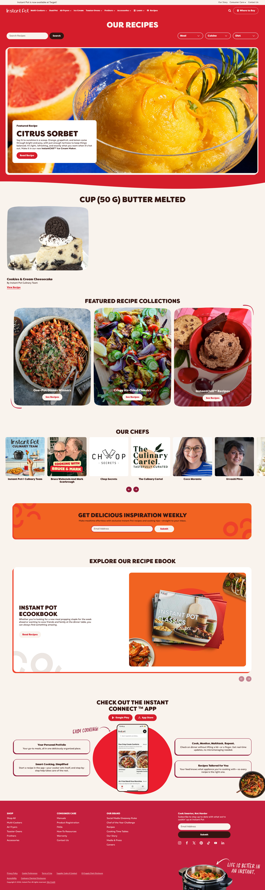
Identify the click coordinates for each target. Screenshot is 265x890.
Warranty (62, 836)
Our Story (112, 836)
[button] (229, 10)
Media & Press (114, 840)
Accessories (13, 840)
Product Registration (68, 823)
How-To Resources (66, 832)
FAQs (60, 827)
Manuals (61, 818)
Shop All (11, 818)
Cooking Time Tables (117, 832)
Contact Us (63, 840)
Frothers (11, 836)
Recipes (111, 827)
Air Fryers (12, 827)
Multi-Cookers (14, 823)
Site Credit (51, 882)
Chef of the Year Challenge (121, 823)
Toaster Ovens (14, 832)
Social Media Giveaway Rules (122, 818)
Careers (111, 845)
